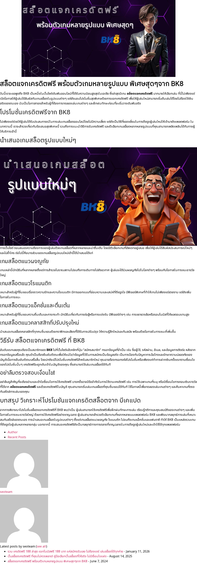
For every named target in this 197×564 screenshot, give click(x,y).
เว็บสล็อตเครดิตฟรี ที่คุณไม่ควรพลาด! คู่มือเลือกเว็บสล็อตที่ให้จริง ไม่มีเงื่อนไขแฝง (57, 556)
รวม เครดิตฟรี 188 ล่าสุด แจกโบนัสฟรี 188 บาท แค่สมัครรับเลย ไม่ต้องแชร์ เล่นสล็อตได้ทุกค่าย (65, 551)
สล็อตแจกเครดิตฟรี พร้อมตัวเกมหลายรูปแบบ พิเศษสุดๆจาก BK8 (47, 561)
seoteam (6, 492)
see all (41, 546)
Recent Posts (17, 437)
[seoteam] (24, 487)
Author (13, 432)
